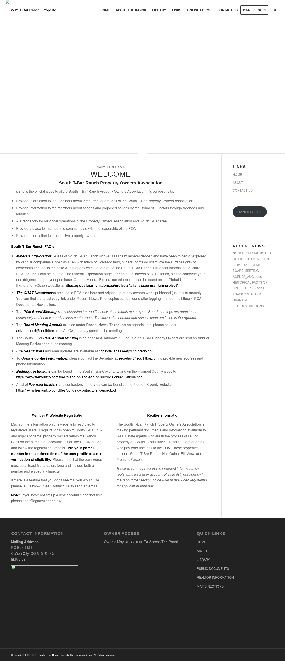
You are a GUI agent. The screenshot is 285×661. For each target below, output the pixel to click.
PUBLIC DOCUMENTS (213, 568)
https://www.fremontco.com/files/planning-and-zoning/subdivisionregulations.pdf (79, 377)
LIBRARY (203, 559)
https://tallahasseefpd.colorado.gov (126, 351)
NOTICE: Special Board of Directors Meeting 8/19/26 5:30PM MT (252, 259)
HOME (201, 542)
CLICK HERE (134, 542)
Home (237, 174)
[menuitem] (105, 10)
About (238, 182)
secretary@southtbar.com (138, 358)
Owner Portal (249, 212)
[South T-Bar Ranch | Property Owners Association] (36, 10)
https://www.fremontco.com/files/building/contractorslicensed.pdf (66, 390)
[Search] (275, 10)
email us (18, 559)
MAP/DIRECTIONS (210, 586)
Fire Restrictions (248, 306)
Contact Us (243, 190)
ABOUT (202, 550)
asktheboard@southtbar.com (38, 330)
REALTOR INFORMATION (215, 577)
